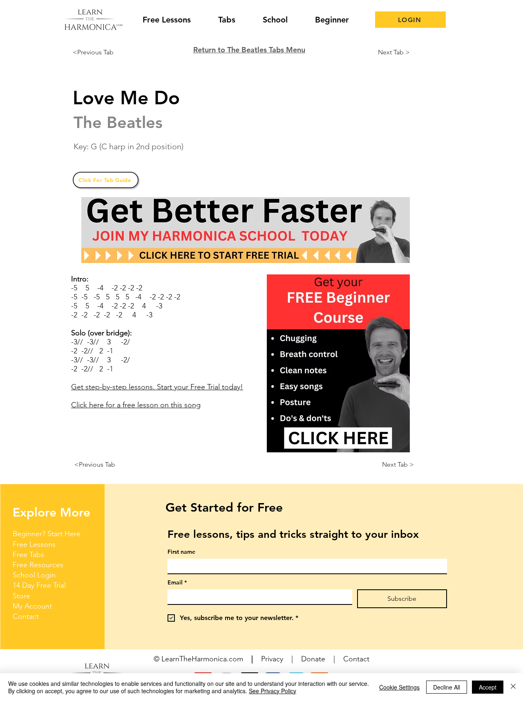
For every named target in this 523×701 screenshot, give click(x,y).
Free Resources (38, 564)
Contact (26, 616)
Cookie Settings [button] (399, 687)
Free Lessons (34, 544)
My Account (32, 606)
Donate (313, 658)
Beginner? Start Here (46, 533)
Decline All (446, 687)
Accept (487, 687)
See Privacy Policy (272, 691)
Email (177, 582)
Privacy (272, 658)
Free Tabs (28, 554)
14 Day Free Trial (39, 585)
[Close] (513, 687)
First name (181, 551)
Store (21, 595)
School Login (34, 575)
